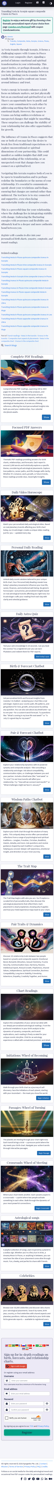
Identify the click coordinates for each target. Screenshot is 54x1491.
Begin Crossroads (42, 1208)
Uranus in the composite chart (27, 341)
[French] (20, 1345)
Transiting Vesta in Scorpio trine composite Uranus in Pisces (26, 276)
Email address (10, 1389)
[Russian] (23, 1345)
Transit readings (13, 335)
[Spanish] (10, 1345)
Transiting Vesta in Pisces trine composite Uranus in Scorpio (26, 265)
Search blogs (11, 345)
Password (8, 1399)
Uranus (40, 41)
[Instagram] (25, 1479)
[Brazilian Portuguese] (13, 1345)
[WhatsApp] (42, 1479)
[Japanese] (33, 1345)
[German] (16, 1345)
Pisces (46, 41)
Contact (43, 1463)
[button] (50, 3)
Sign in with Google (18, 1366)
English (12, 44)
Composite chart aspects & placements (23, 338)
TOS (31, 1426)
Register (6, 20)
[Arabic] (37, 1345)
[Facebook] (21, 1479)
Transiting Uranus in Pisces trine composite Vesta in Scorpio (26, 288)
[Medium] (50, 1479)
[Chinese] (30, 1345)
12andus (10, 37)
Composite (21, 41)
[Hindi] (40, 1345)
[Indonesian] (30, 1348)
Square (19, 44)
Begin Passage (44, 1153)
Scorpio (34, 41)
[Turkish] (43, 1345)
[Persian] (27, 1348)
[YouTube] (37, 1479)
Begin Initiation (43, 1098)
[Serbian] (47, 1345)
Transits (13, 41)
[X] (29, 1479)
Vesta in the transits (28, 335)
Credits (45, 1466)
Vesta (28, 41)
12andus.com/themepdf (19, 26)
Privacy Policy (43, 1426)
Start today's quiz (42, 656)
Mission (4, 1466)
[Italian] (27, 1345)
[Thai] (23, 1348)
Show (46, 417)
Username (9, 1376)
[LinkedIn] (46, 1479)
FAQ (38, 1466)
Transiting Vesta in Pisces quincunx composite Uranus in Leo (26, 314)
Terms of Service (16, 1466)
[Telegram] (33, 1479)
